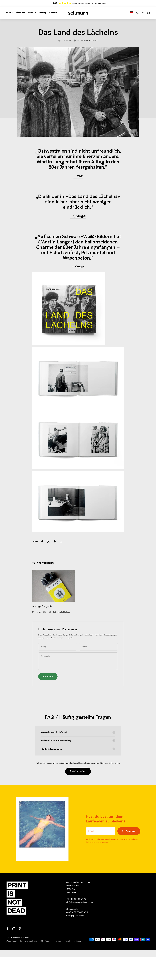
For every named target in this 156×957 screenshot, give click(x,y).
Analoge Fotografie (42, 606)
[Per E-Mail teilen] (61, 541)
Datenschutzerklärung (28, 941)
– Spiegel (78, 216)
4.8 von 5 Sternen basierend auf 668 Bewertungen (89, 3)
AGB (41, 941)
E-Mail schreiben (78, 771)
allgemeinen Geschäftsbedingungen (102, 635)
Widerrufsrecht (12, 941)
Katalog (42, 12)
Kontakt (53, 12)
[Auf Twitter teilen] (48, 541)
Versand (48, 941)
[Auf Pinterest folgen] (20, 928)
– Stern (78, 266)
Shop (8, 12)
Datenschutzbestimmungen (52, 637)
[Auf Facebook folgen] (7, 928)
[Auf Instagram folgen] (13, 928)
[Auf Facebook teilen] (42, 541)
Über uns (20, 12)
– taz (78, 176)
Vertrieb (32, 12)
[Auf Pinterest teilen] (54, 541)
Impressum (58, 941)
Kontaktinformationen (73, 941)
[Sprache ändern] (131, 12)
